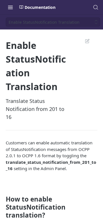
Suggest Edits (84, 41)
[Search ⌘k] (95, 7)
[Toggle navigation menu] (10, 7)
